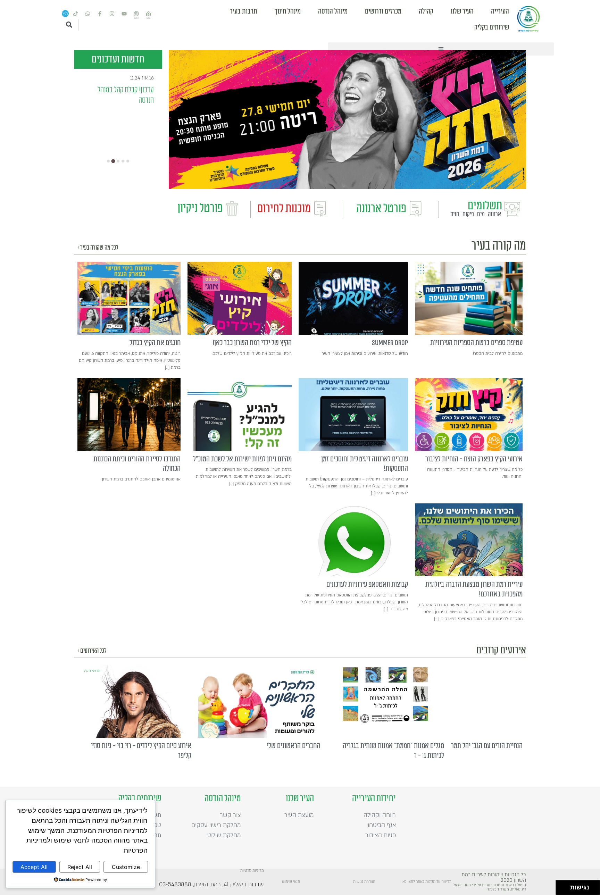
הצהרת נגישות (364, 881)
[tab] (108, 161)
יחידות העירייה (374, 798)
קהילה (426, 11)
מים (481, 214)
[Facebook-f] (100, 14)
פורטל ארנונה (381, 209)
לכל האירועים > (91, 650)
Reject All (79, 866)
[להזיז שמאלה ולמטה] (561, 890)
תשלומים (485, 206)
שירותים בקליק (491, 27)
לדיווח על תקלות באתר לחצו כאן (426, 881)
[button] (441, 49)
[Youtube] (124, 14)
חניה (454, 214)
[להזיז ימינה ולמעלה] (565, 886)
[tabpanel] (347, 119)
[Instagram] (112, 14)
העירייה (500, 11)
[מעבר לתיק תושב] (136, 14)
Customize (126, 866)
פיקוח (468, 214)
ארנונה (494, 214)
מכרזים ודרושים (383, 11)
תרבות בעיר (243, 11)
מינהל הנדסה (333, 11)
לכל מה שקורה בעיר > (97, 247)
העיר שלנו (462, 11)
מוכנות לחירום (284, 209)
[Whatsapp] (88, 14)
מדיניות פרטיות (252, 870)
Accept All (34, 866)
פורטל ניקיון (200, 208)
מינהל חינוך (288, 11)
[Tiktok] (75, 14)
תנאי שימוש (291, 881)
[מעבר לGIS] (148, 14)
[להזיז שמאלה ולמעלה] (561, 886)
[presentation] (469, 298)
